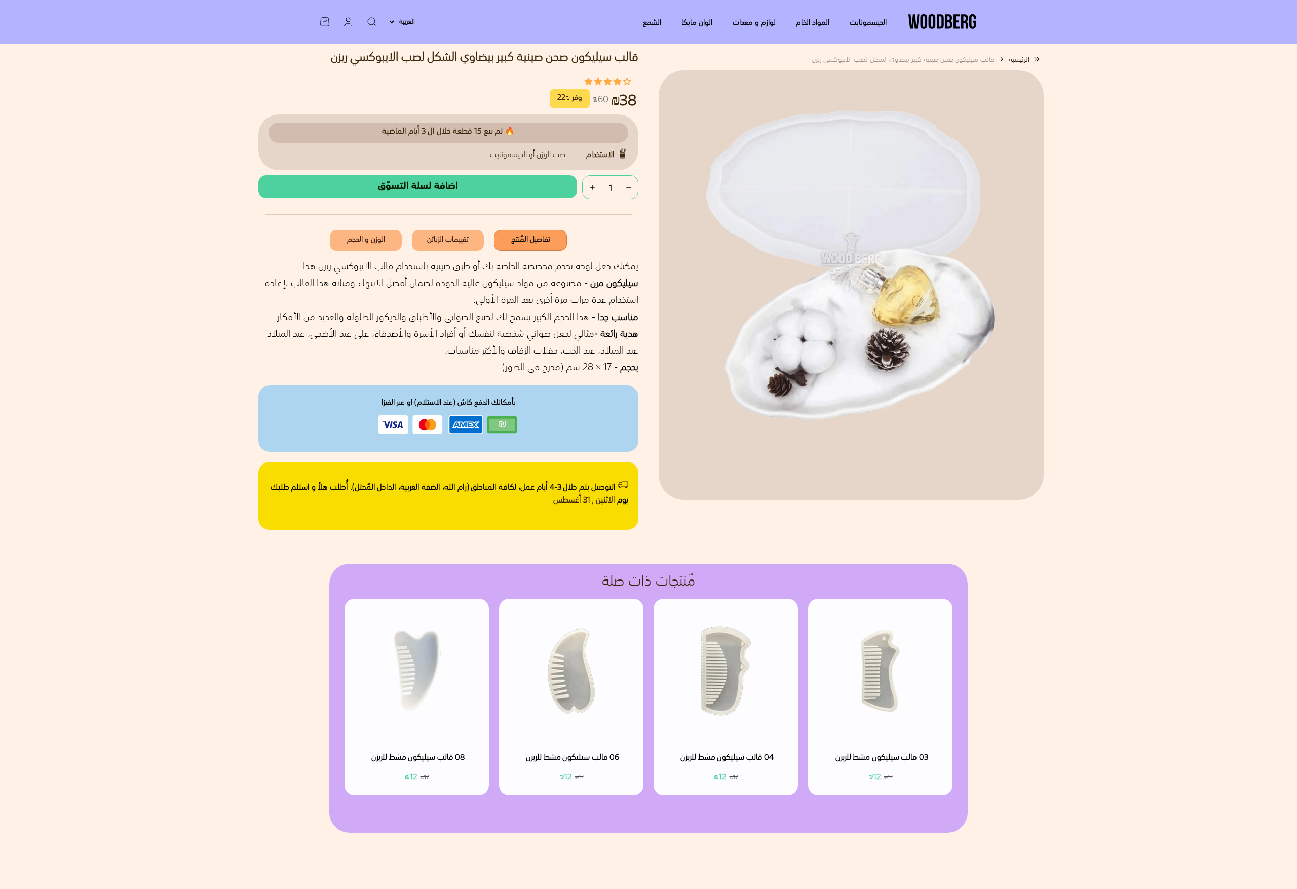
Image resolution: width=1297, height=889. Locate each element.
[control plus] (592, 187)
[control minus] (629, 187)
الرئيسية (1019, 59)
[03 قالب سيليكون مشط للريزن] (880, 671)
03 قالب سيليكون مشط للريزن (881, 758)
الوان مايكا (696, 21)
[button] (608, 81)
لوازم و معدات (754, 21)
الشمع (652, 21)
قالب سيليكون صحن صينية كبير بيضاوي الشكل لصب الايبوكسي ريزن (903, 59)
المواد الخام (812, 21)
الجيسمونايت (868, 21)
